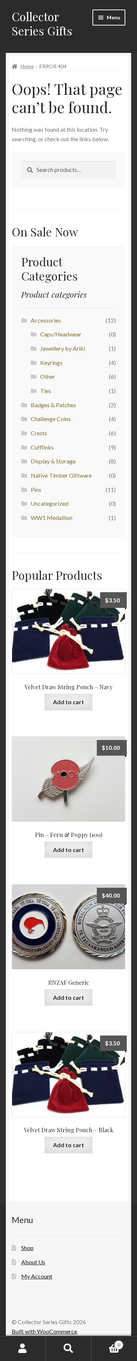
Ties (45, 390)
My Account (36, 1276)
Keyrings (51, 362)
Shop (27, 1247)
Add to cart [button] (68, 701)
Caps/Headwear (60, 334)
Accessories (46, 320)
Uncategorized (49, 503)
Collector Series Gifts (42, 23)
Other (47, 376)
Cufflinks (42, 447)
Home (27, 66)
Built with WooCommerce (44, 1331)
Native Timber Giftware (61, 475)
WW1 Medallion (51, 517)
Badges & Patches (53, 404)
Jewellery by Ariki (62, 348)
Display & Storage (53, 461)
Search (68, 1348)
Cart (105, 1342)
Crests (39, 432)
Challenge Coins (51, 418)
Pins (36, 489)
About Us (33, 1261)
